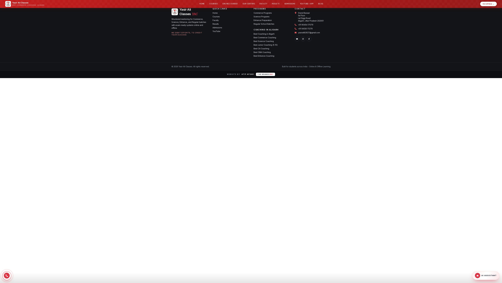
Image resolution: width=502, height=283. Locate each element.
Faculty (263, 4)
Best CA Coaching (261, 48)
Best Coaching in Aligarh (264, 34)
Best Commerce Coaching (265, 37)
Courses (213, 4)
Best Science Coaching (264, 41)
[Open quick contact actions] (7, 275)
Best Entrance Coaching (264, 56)
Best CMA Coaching (262, 52)
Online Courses (230, 4)
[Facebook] (309, 39)
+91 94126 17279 (305, 29)
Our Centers (249, 4)
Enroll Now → (488, 4)
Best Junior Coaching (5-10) (266, 45)
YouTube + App (307, 4)
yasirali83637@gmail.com (309, 32)
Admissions (289, 4)
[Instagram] (303, 39)
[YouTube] (297, 39)
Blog (320, 4)
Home (202, 4)
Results (276, 4)
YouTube (216, 31)
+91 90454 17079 (305, 25)
